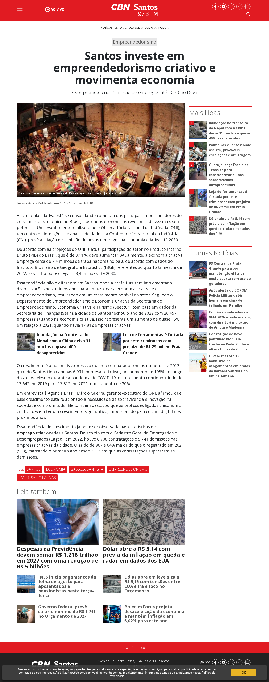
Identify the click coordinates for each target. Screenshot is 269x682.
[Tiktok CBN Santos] (240, 6)
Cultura (150, 27)
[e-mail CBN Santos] (248, 6)
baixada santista (87, 469)
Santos (34, 469)
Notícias (107, 27)
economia (55, 469)
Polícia (163, 27)
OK (244, 672)
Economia (136, 27)
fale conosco (134, 647)
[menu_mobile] (20, 10)
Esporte (121, 27)
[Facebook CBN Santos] (216, 6)
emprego (26, 433)
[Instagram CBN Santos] (232, 6)
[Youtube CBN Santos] (224, 6)
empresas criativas (37, 477)
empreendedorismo (128, 469)
